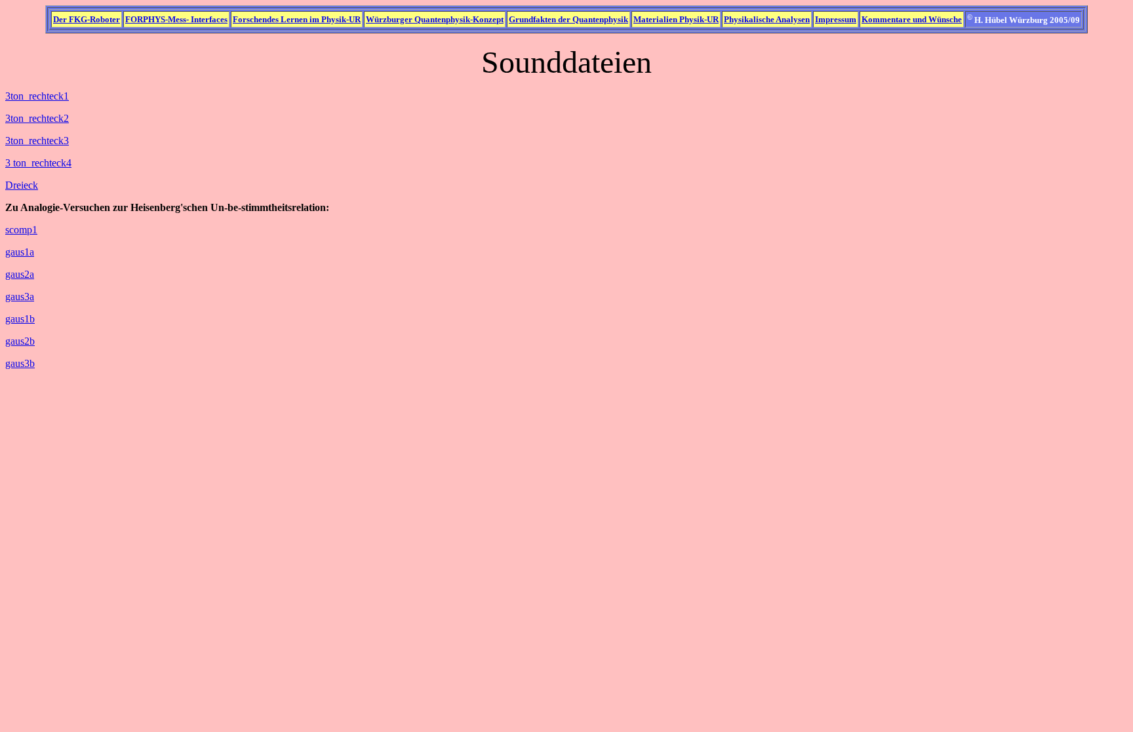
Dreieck (21, 185)
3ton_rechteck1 (37, 96)
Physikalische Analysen (767, 19)
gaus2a (19, 274)
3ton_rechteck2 (37, 118)
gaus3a (19, 296)
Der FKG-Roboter (86, 19)
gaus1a (19, 252)
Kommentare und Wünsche (912, 19)
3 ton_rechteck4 (38, 162)
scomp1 (21, 229)
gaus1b (20, 318)
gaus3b (20, 363)
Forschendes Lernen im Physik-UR (297, 19)
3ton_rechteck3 (37, 140)
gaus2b (20, 341)
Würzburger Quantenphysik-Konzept (435, 19)
